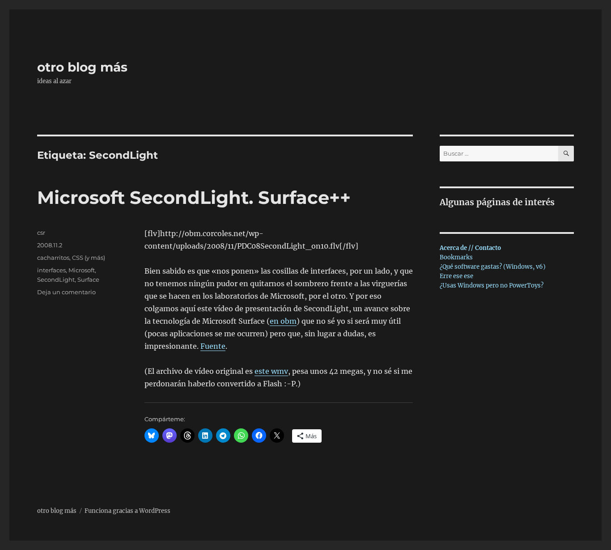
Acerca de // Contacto (470, 248)
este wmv (271, 371)
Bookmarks (456, 257)
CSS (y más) (88, 257)
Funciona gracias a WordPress (127, 511)
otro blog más (82, 67)
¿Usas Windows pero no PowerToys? (491, 285)
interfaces (51, 270)
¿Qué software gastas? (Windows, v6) (493, 267)
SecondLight (56, 279)
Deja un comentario (66, 292)
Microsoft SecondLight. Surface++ (194, 197)
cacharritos (53, 257)
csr (41, 232)
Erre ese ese (456, 276)
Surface (88, 279)
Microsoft (81, 270)
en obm (283, 321)
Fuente (212, 346)
